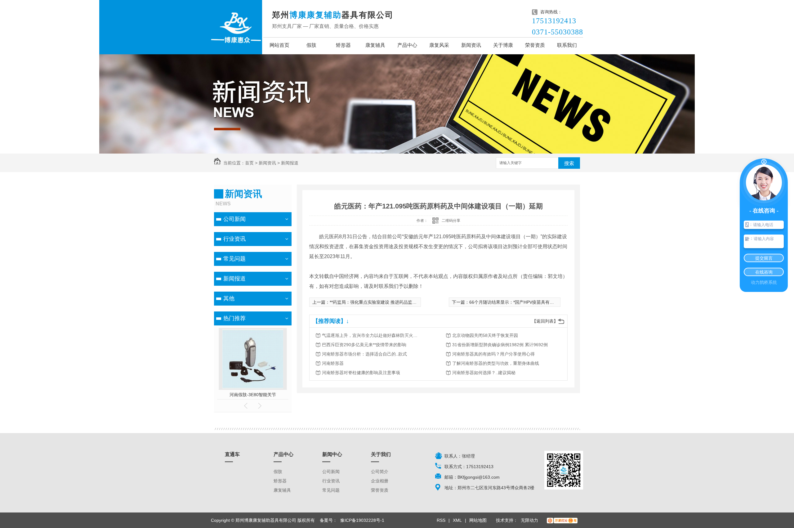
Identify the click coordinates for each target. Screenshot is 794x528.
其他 (228, 298)
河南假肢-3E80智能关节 (232, 394)
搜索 (569, 163)
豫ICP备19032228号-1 (362, 520)
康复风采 (439, 45)
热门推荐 (234, 318)
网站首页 (279, 45)
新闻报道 (289, 162)
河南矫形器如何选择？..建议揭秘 (483, 372)
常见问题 (234, 259)
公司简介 (379, 471)
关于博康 (503, 45)
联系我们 (567, 45)
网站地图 (478, 520)
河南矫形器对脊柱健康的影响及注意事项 (361, 372)
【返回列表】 (545, 321)
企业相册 (379, 480)
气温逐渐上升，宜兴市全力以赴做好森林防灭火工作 (371, 335)
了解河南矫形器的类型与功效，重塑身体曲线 (495, 363)
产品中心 (407, 45)
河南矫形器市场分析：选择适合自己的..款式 (364, 353)
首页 (249, 162)
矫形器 (343, 45)
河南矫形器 (333, 363)
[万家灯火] (562, 520)
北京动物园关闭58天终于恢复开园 (485, 335)
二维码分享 (451, 220)
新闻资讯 (471, 45)
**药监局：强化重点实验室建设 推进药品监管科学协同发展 (386, 302)
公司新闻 (234, 219)
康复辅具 (375, 45)
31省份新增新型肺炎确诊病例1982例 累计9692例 (500, 344)
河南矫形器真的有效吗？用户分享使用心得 (493, 353)
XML (457, 520)
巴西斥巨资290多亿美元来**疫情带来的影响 (364, 344)
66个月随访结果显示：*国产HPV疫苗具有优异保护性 (520, 302)
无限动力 (529, 520)
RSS (441, 520)
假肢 (311, 45)
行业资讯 (234, 239)
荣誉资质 (535, 45)
